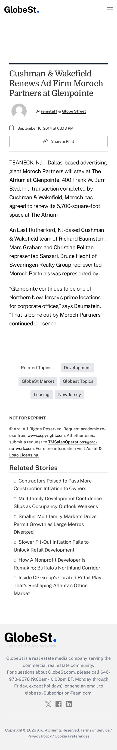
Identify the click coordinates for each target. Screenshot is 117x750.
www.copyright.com (46, 435)
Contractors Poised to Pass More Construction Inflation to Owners (53, 484)
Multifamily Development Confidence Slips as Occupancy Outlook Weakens (58, 502)
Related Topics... (38, 367)
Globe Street (74, 111)
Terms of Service (95, 730)
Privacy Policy (39, 736)
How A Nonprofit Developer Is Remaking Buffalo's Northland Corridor (57, 564)
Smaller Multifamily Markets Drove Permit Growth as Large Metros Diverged (55, 524)
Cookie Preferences (72, 736)
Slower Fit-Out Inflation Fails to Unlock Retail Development (51, 546)
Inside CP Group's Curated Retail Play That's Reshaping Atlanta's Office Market (57, 585)
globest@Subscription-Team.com (57, 693)
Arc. (40, 730)
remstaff (49, 111)
